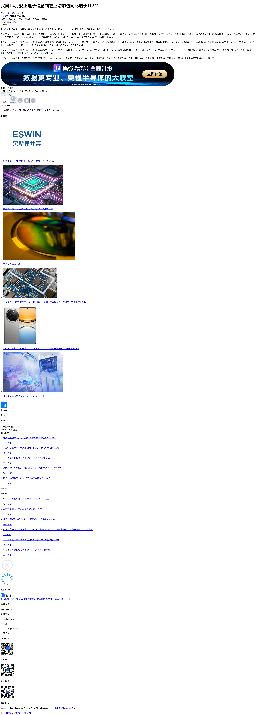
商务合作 (59, 599)
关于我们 (50, 599)
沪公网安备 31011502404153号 (17, 713)
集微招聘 (23, 599)
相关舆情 (5, 16)
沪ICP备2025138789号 (63, 708)
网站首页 (5, 599)
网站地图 (41, 599)
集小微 (10, 13)
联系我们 (32, 599)
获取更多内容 (3, 488)
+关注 (2, 401)
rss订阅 (67, 599)
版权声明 (14, 599)
